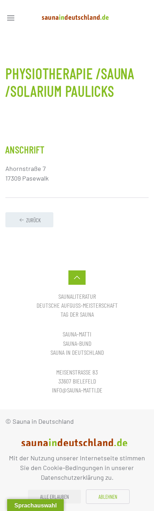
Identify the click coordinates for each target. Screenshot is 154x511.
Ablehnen (107, 496)
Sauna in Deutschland (77, 352)
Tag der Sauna (77, 314)
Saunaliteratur (77, 296)
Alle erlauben (54, 496)
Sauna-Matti (77, 334)
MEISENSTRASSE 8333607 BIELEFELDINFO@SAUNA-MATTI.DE (77, 381)
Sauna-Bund (77, 343)
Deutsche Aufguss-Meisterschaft (77, 305)
